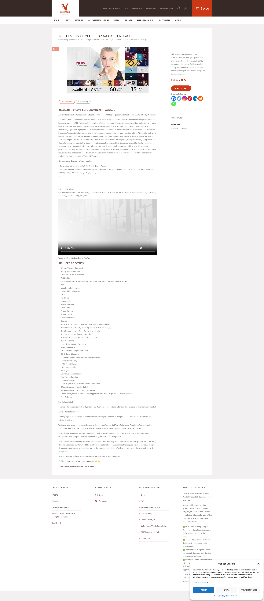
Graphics (79, 20)
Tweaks (55, 501)
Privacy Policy (231, 596)
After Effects (80, 40)
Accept (204, 590)
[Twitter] (179, 98)
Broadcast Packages (105, 40)
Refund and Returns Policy (144, 8)
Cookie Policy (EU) (148, 520)
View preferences (249, 590)
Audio (178, 20)
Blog (143, 495)
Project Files (91, 40)
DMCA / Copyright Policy (150, 532)
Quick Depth (56, 523)
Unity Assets (164, 20)
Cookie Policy (219, 596)
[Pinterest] (189, 98)
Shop (67, 20)
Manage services (201, 582)
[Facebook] (173, 98)
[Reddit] (200, 98)
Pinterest (103, 501)
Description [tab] (67, 102)
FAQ (126, 8)
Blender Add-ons (145, 20)
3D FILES (128, 20)
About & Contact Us (111, 8)
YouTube (87, 258)
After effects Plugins (98, 20)
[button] (258, 563)
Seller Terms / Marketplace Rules (154, 526)
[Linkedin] (195, 98)
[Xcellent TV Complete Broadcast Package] (108, 70)
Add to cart (181, 88)
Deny (226, 590)
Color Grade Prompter (60, 507)
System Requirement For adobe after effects (76, 466)
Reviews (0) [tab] (83, 102)
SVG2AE (55, 495)
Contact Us (145, 538)
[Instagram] (184, 98)
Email (101, 495)
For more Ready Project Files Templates (79, 461)
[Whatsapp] (173, 103)
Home (56, 20)
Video (116, 20)
